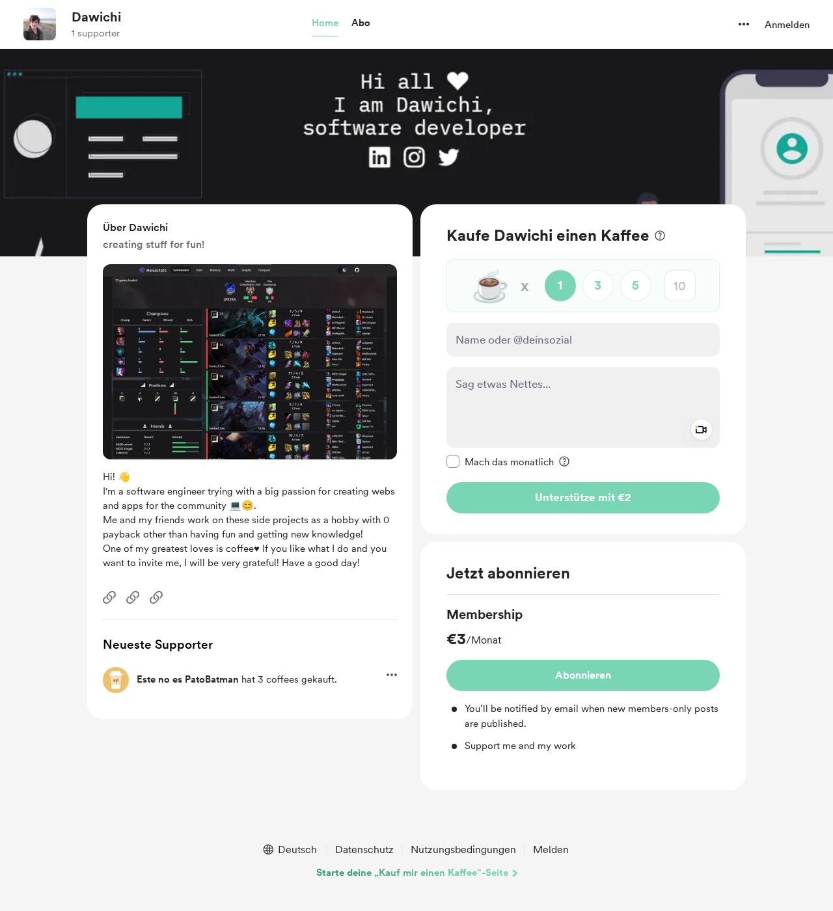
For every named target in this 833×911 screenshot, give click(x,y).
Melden (551, 849)
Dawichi (96, 17)
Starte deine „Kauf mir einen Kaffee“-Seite (412, 872)
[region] (583, 369)
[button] (325, 23)
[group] (583, 679)
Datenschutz (364, 849)
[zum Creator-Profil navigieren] (39, 24)
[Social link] (109, 597)
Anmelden (787, 25)
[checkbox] (500, 461)
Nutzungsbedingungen (463, 849)
